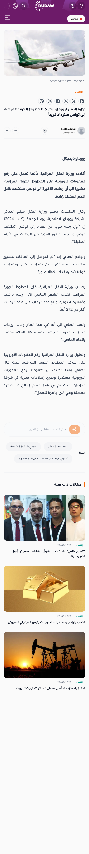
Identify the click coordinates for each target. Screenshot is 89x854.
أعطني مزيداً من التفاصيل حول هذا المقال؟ (43, 459)
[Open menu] (7, 18)
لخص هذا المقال (58, 447)
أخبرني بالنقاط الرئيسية (23, 447)
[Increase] (7, 130)
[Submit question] (74, 429)
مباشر (74, 19)
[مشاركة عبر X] (73, 101)
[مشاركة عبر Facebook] (81, 101)
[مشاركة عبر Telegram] (57, 101)
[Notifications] (81, 6)
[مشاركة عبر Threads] (49, 101)
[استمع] (45, 131)
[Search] (23, 6)
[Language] (15, 6)
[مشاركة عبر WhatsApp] (66, 101)
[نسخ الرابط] (41, 101)
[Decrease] (15, 130)
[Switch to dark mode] (73, 6)
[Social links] (7, 6)
